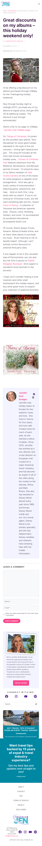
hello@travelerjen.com (11, 836)
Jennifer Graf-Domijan (14, 41)
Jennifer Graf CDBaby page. (17, 130)
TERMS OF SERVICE (21, 800)
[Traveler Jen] (5, 4)
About (21, 787)
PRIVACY (21, 805)
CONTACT (21, 791)
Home (4, 10)
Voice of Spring (10, 205)
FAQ (21, 796)
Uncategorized (12, 10)
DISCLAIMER (21, 809)
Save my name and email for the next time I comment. (21, 614)
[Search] (36, 704)
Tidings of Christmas (16, 136)
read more (21, 683)
